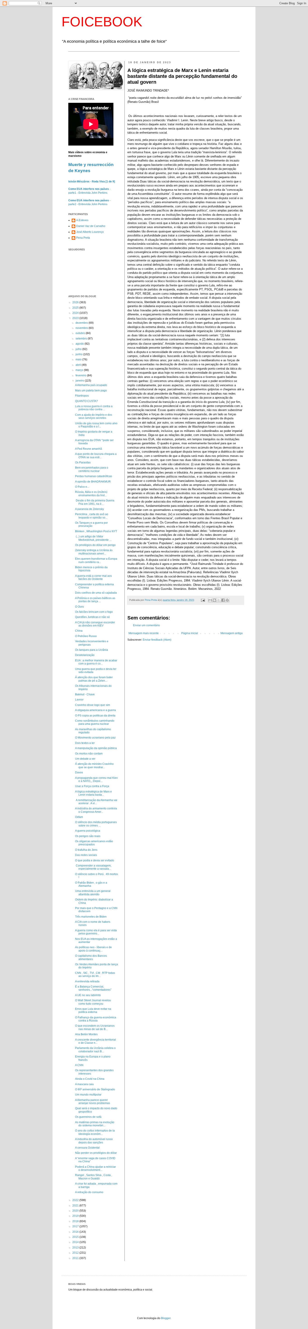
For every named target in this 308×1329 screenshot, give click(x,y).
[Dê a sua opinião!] (214, 600)
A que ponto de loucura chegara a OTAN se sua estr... (96, 455)
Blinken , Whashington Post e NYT (96, 531)
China (79, 630)
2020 (75, 1210)
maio (79, 359)
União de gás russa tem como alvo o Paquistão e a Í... (96, 425)
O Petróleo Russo (86, 636)
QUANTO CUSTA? (86, 401)
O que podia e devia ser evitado (94, 860)
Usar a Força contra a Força (92, 786)
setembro (82, 338)
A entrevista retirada (87, 981)
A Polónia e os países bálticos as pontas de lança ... (95, 600)
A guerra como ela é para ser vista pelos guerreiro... (96, 932)
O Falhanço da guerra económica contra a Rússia (95, 1019)
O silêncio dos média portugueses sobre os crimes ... (96, 824)
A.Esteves (82, 220)
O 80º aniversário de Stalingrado (95, 1089)
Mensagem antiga (232, 633)
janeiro (80, 380)
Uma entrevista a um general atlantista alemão (92, 892)
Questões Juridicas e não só (92, 617)
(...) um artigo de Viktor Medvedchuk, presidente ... (93, 538)
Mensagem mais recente (144, 633)
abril (79, 364)
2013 (75, 1247)
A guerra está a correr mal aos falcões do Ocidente (93, 577)
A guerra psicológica (87, 830)
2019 (75, 1215)
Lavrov (79, 699)
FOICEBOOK (102, 21)
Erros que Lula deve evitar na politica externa (93, 1010)
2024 (75, 312)
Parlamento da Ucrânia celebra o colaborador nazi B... (95, 1049)
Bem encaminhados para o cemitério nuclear (91, 469)
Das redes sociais (86, 855)
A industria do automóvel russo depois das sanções (94, 1141)
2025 (75, 307)
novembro (82, 328)
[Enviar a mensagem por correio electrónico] (203, 600)
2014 (75, 1242)
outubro (81, 333)
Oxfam (79, 817)
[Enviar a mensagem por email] (210, 600)
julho (79, 349)
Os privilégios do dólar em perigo (95, 545)
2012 (75, 1252)
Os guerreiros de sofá (88, 1116)
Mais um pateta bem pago (91, 390)
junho (79, 354)
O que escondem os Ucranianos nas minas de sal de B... (95, 1027)
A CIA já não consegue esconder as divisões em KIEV (95, 624)
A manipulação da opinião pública (96, 748)
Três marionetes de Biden (91, 916)
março (80, 370)
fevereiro (81, 375)
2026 (75, 302)
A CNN (79, 1065)
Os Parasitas (83, 462)
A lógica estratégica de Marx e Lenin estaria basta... (93, 793)
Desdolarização (84, 655)
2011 (75, 1258)
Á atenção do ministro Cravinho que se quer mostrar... (94, 765)
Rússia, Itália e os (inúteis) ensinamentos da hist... (91, 493)
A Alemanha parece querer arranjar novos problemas (92, 1101)
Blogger (165, 1318)
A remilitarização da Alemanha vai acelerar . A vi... (96, 802)
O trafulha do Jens (86, 849)
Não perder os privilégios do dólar (96, 1152)
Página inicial (189, 633)
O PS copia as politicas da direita (95, 715)
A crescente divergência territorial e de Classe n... (95, 1041)
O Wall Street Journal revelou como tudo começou (93, 1002)
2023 (75, 318)
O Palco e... (82, 486)
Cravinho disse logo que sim (92, 705)
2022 (75, 1200)
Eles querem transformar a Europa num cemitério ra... (96, 560)
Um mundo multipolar (88, 1094)
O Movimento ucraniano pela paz (95, 737)
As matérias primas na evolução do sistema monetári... (94, 1124)
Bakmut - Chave (85, 694)
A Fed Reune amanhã (88, 448)
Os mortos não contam (89, 753)
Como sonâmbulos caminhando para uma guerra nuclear (94, 722)
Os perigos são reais (87, 836)
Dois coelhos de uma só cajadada (96, 592)
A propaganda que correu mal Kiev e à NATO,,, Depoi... (96, 779)
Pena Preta (83, 237)
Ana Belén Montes (86, 1034)
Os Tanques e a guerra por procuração (91, 524)
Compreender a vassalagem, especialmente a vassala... (93, 867)
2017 (75, 1226)
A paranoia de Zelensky (89, 509)
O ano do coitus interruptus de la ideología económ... (95, 1132)
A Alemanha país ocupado (91, 385)
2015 (75, 1237)
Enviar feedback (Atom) (157, 639)
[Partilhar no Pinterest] (227, 600)
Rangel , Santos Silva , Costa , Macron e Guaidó (93, 1177)
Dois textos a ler (85, 743)
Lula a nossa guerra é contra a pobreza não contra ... (94, 408)
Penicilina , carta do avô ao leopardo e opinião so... (91, 516)
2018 (75, 1221)
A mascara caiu (84, 1084)
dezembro (82, 322)
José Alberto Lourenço (90, 231)
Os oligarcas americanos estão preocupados (94, 843)
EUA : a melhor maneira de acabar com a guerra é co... (96, 662)
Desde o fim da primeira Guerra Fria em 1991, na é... (94, 502)
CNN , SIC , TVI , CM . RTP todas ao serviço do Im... (95, 974)
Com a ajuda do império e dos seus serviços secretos (93, 416)
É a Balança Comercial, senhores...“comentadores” (93, 988)
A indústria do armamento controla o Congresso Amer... (96, 810)
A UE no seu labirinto (88, 995)
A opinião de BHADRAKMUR (93, 481)
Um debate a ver (85, 758)
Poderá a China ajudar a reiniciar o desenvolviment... (95, 1168)
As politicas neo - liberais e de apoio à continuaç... (93, 949)
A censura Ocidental (87, 1147)
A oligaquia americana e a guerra (95, 710)
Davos (79, 772)
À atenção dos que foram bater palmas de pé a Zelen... (94, 679)
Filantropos (82, 395)
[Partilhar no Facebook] (223, 600)
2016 (75, 1231)
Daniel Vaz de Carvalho (90, 226)
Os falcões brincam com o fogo (94, 611)
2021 (75, 1205)
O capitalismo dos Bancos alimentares (91, 957)
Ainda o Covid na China (89, 1078)
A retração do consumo (89, 1192)
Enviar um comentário (146, 625)
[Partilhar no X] (218, 600)
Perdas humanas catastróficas (93, 476)
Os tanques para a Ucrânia (91, 649)
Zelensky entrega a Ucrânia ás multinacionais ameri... (94, 552)
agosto (80, 343)
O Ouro (79, 606)
